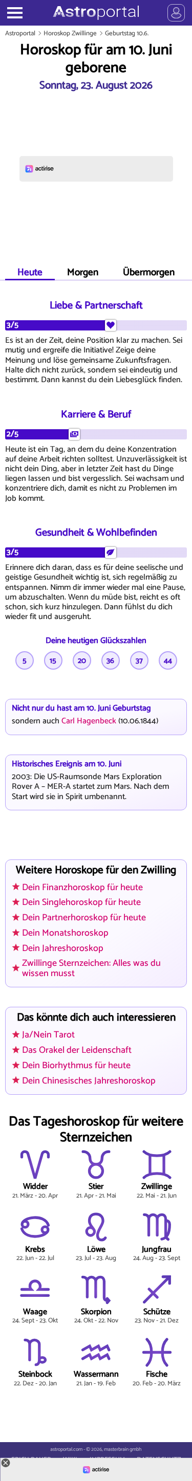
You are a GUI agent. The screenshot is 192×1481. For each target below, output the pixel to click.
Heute (29, 272)
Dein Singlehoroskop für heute (81, 902)
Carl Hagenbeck (88, 721)
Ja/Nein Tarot (48, 1035)
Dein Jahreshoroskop (62, 948)
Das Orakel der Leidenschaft (77, 1050)
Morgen (82, 272)
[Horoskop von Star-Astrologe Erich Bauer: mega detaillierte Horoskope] (96, 13)
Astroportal (20, 33)
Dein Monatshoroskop (65, 933)
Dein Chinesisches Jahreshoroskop (89, 1081)
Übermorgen (149, 272)
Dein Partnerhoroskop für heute (84, 918)
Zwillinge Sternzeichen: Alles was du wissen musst (91, 968)
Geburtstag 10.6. (126, 33)
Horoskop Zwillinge (70, 33)
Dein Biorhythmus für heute (76, 1065)
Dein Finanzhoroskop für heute (82, 887)
